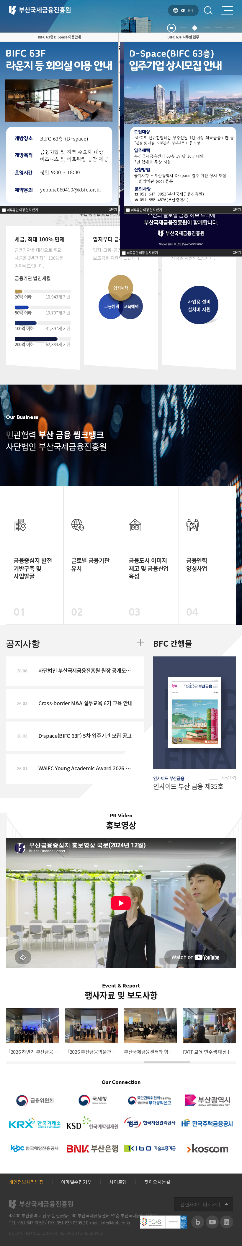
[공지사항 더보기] (140, 642)
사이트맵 (118, 1181)
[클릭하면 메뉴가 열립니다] (227, 10)
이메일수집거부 (76, 1181)
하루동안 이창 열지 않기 (142, 253)
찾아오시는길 (157, 1181)
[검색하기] (208, 10)
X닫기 (237, 252)
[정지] (171, 28)
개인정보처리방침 (26, 1181)
